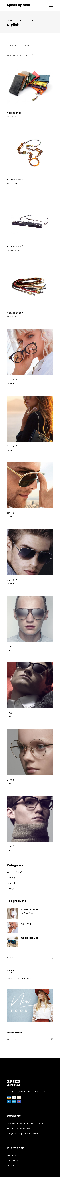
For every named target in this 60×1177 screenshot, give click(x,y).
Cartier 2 (12, 446)
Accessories (14, 117)
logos (10, 978)
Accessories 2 (15, 179)
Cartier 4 (12, 579)
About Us (11, 1155)
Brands (10, 877)
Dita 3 (10, 779)
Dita (9, 650)
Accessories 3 (15, 246)
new (26, 978)
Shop (19, 20)
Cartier (11, 383)
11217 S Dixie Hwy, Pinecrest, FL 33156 (25, 1123)
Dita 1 (10, 646)
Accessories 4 (15, 313)
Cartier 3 (12, 513)
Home (10, 20)
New (9, 888)
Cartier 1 (12, 379)
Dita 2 (10, 713)
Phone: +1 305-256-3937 (18, 1128)
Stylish (34, 978)
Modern (18, 978)
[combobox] (21, 55)
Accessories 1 (15, 112)
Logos (10, 883)
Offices (10, 1165)
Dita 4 (10, 846)
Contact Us (12, 1160)
